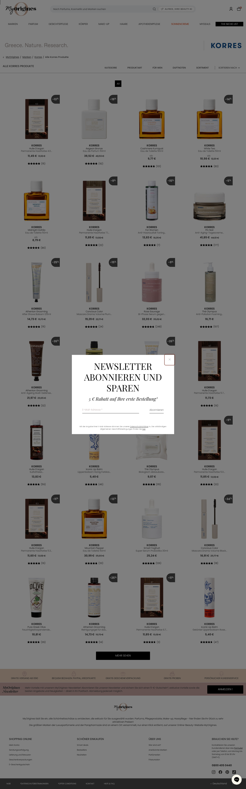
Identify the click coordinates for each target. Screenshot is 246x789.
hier (144, 429)
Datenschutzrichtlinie (139, 426)
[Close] (169, 359)
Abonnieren (156, 410)
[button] (237, 780)
